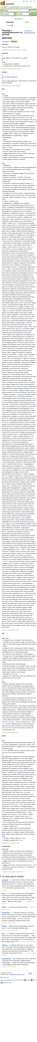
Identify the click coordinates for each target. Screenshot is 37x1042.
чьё (33, 269)
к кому (29, 219)
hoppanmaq (6, 912)
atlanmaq (24, 49)
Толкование (5, 41)
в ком (25, 356)
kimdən (21, 390)
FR (34, 1)
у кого (34, 404)
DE (27, 1)
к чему (22, 808)
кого (22, 195)
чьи (17, 820)
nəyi (29, 426)
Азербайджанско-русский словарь (11, 49)
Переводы (10, 22)
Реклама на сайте (20, 974)
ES (31, 1)
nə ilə (9, 861)
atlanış (4, 907)
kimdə (22, 205)
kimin (33, 127)
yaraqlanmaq (20, 871)
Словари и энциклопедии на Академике (16, 7)
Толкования (18, 19)
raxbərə (4, 926)
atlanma (19, 85)
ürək (18, 630)
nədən (4, 392)
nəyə (34, 219)
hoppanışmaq (6, 958)
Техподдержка (12, 974)
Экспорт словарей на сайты (7, 980)
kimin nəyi (8, 790)
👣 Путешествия (4, 977)
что (21, 221)
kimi (35, 454)
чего (11, 458)
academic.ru (7, 3)
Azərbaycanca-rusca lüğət (9, 68)
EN (24, 1)
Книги (27, 22)
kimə (13, 195)
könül (18, 842)
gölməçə (4, 945)
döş (17, 732)
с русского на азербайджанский (29, 31)
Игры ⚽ (10, 25)
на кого (11, 725)
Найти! (33, 12)
